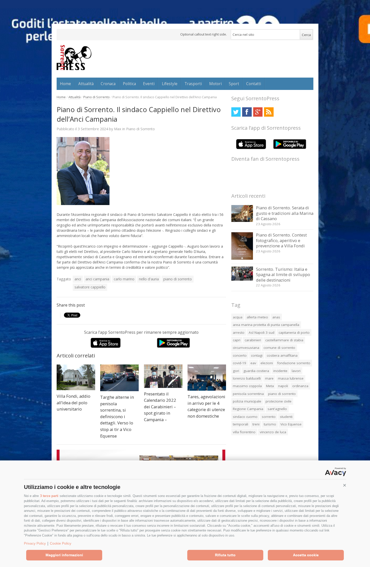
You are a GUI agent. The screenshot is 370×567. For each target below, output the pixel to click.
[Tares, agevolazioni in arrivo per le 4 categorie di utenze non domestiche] (207, 377)
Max (117, 128)
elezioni (267, 363)
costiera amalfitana (282, 355)
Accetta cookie (306, 555)
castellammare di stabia (284, 340)
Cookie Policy (60, 543)
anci (78, 279)
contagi (257, 355)
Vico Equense (291, 424)
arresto (238, 332)
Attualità (86, 83)
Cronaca (108, 83)
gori (236, 371)
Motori (215, 83)
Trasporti (193, 83)
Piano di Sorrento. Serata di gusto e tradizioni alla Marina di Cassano (284, 213)
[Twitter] (236, 112)
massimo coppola (247, 386)
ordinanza (300, 386)
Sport (234, 83)
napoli (283, 386)
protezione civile (278, 401)
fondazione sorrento (293, 363)
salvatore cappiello (90, 287)
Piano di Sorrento (96, 97)
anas (276, 317)
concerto (240, 355)
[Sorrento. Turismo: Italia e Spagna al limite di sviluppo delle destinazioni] (242, 279)
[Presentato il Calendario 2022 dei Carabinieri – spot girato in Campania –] (163, 376)
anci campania (97, 279)
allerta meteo (257, 317)
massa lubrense (291, 378)
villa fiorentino (244, 432)
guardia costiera (256, 371)
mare (269, 378)
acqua (237, 317)
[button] (344, 485)
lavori (296, 371)
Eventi (149, 83)
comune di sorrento (279, 347)
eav (253, 363)
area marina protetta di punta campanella (266, 324)
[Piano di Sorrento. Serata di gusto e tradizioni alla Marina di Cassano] (242, 220)
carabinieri (253, 340)
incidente (280, 371)
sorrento (269, 416)
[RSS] (268, 112)
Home (65, 83)
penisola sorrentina (248, 393)
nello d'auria (149, 279)
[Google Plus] (258, 112)
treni (256, 424)
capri (236, 340)
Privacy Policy (35, 543)
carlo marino (124, 279)
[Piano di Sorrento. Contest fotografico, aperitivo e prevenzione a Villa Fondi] (242, 258)
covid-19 (239, 363)
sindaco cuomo (245, 416)
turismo (270, 424)
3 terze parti (49, 496)
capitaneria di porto (294, 332)
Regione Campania (248, 409)
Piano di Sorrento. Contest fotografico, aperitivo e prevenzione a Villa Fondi (281, 240)
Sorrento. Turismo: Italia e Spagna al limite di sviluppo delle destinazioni (283, 274)
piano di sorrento (177, 279)
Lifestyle (169, 83)
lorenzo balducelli (247, 378)
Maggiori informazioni (64, 555)
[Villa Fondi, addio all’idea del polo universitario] (76, 377)
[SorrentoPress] (74, 57)
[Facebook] (246, 112)
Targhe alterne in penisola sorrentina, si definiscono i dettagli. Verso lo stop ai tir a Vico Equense (117, 416)
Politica (129, 83)
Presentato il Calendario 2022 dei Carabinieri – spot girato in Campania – (160, 406)
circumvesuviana (246, 347)
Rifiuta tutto (225, 555)
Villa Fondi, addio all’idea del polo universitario (73, 402)
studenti (286, 416)
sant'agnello (277, 409)
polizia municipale (247, 401)
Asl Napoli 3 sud (261, 332)
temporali (240, 424)
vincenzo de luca (273, 432)
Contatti (253, 83)
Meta (270, 386)
